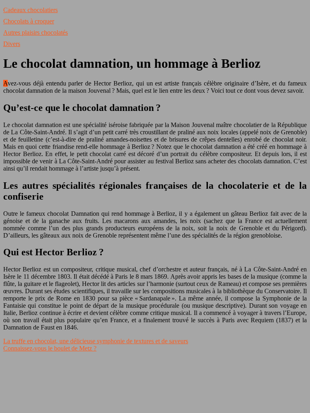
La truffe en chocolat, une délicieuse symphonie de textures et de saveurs (95, 341)
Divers (11, 43)
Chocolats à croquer (28, 21)
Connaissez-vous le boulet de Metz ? (49, 348)
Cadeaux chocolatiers (30, 9)
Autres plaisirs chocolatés (35, 32)
